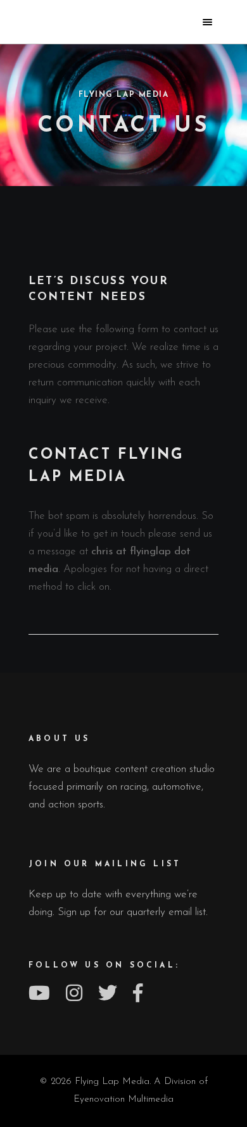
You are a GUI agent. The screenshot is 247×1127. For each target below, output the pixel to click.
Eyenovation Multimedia (123, 1099)
